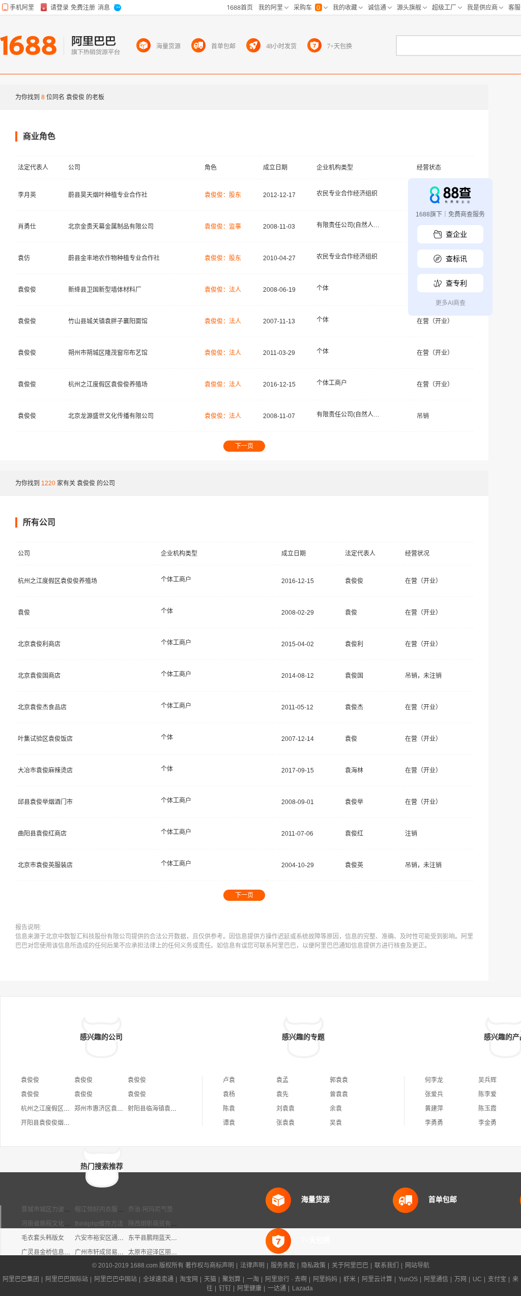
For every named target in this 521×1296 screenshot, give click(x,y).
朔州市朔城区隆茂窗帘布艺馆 (108, 352)
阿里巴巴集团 (21, 1279)
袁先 (282, 1094)
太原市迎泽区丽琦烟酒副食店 (168, 1252)
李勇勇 (434, 1122)
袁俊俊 (27, 289)
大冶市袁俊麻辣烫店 (45, 770)
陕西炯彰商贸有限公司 (158, 1223)
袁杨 (229, 1094)
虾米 (349, 1279)
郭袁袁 (339, 1080)
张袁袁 (285, 1122)
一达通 (277, 1288)
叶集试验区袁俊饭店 (45, 738)
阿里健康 (249, 1288)
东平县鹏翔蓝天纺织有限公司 (168, 1238)
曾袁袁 (339, 1094)
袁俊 (24, 612)
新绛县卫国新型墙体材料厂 (104, 289)
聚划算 (231, 1279)
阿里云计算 (377, 1279)
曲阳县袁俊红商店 (42, 833)
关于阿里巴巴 (350, 1265)
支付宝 (497, 1279)
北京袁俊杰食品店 (42, 707)
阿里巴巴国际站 (66, 1279)
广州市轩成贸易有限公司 (108, 1252)
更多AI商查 (451, 303)
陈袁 (229, 1108)
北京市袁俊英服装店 (45, 865)
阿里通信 (436, 1279)
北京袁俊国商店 (39, 675)
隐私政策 (313, 1265)
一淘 (253, 1279)
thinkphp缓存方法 (99, 1223)
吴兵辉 (487, 1080)
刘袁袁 (285, 1108)
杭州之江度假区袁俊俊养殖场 (108, 384)
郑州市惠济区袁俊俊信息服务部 (117, 1108)
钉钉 (225, 1288)
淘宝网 (189, 1279)
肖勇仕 (27, 226)
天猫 (210, 1279)
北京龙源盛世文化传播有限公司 (111, 416)
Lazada (302, 1288)
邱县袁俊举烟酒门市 (45, 802)
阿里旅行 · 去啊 (286, 1279)
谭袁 (229, 1122)
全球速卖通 (158, 1279)
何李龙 (434, 1080)
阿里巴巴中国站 (115, 1279)
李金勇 (487, 1122)
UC (477, 1279)
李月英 (27, 195)
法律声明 (252, 1265)
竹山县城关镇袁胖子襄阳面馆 (108, 321)
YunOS (408, 1279)
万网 (460, 1279)
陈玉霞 (487, 1108)
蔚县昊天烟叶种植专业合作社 (108, 195)
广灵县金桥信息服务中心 (55, 1252)
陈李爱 (487, 1094)
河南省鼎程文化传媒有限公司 (61, 1223)
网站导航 (417, 1265)
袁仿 (24, 258)
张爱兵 (434, 1094)
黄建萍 (434, 1108)
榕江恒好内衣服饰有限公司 (111, 1209)
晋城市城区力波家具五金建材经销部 (70, 1209)
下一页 (244, 446)
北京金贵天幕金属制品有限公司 (111, 226)
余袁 (336, 1108)
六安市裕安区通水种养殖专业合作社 (123, 1238)
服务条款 (283, 1265)
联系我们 (386, 1265)
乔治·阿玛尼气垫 (150, 1209)
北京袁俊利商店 (39, 644)
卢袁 (229, 1080)
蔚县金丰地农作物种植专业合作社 (114, 258)
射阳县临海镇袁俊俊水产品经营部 (173, 1108)
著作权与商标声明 (209, 1265)
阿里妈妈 (325, 1279)
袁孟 (282, 1080)
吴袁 (336, 1122)
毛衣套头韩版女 (42, 1238)
